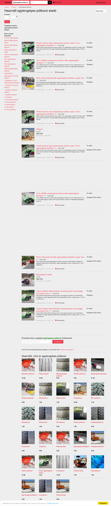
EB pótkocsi (26, 422)
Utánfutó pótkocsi (80, 374)
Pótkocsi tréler (78, 471)
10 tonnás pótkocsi (10, 102)
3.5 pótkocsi (43, 495)
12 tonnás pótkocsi (10, 110)
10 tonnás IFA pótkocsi (11, 100)
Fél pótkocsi (78, 398)
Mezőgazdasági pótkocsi (61, 375)
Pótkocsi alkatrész (28, 398)
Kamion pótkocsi (79, 422)
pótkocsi (14, 7)
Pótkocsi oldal (61, 446)
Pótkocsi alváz (61, 495)
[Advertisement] (36, 25)
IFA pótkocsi (60, 422)
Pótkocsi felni (60, 398)
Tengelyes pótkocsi (97, 446)
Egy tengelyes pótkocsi (29, 495)
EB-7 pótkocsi (95, 398)
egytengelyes (8, 73)
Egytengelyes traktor (44, 274)
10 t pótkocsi (8, 97)
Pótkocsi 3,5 (43, 422)
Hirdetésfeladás (100, 2)
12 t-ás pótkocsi (9, 107)
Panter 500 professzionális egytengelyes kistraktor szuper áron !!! (60, 79)
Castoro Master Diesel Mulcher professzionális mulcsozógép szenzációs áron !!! (59, 292)
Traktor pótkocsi (27, 471)
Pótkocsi (39, 129)
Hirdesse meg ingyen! (67, 350)
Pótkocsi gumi (43, 374)
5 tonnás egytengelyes (11, 38)
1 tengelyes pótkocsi (10, 95)
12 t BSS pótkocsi (9, 105)
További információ (52, 503)
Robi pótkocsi (95, 471)
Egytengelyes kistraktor (99, 374)
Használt (8, 2)
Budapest (90, 47)
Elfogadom (103, 503)
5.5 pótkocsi (60, 471)
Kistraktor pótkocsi (28, 374)
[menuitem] (101, 11)
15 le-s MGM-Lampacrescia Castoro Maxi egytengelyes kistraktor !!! (57, 61)
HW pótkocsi (43, 398)
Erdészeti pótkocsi (97, 422)
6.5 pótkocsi (26, 446)
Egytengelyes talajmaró (81, 446)
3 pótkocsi (42, 446)
